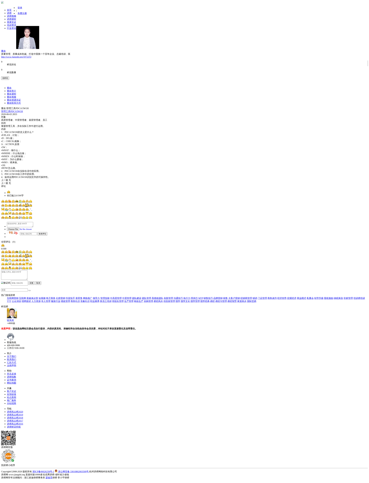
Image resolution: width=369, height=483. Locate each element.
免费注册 (22, 13)
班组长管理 (118, 301)
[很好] (13, 218)
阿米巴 (194, 298)
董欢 (9, 88)
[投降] (30, 206)
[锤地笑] (10, 214)
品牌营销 (218, 298)
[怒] (10, 206)
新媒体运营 (32, 298)
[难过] (23, 206)
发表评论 (42, 234)
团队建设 (136, 298)
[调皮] (13, 206)
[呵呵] (3, 202)
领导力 (96, 298)
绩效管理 (65, 301)
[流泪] (3, 206)
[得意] (16, 202)
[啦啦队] (30, 214)
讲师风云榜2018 (15, 418)
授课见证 (11, 22)
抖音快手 (70, 298)
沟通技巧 (178, 298)
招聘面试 (26, 301)
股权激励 (328, 298)
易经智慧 (232, 301)
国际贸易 (251, 301)
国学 (178, 301)
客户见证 (11, 391)
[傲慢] (20, 210)
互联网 (22, 298)
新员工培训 (106, 301)
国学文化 (185, 301)
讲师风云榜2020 (15, 411)
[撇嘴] (6, 202)
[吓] (30, 210)
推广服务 (11, 400)
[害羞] (23, 202)
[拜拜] (3, 218)
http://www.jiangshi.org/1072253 (16, 57)
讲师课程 (11, 19)
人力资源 (36, 301)
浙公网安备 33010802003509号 (73, 471)
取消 (38, 283)
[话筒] (27, 218)
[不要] (6, 206)
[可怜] (16, 218)
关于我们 (11, 356)
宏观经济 (291, 298)
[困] (27, 210)
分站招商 (11, 403)
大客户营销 (234, 298)
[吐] (6, 210)
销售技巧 (208, 298)
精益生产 (138, 301)
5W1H (20, 111)
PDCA (13, 111)
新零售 (79, 298)
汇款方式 (11, 362)
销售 (225, 298)
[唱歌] (16, 210)
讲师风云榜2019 (15, 415)
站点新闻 (11, 397)
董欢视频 (11, 97)
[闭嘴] (27, 202)
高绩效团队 (157, 298)
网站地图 (11, 383)
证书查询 (11, 380)
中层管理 (126, 298)
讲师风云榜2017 (15, 421)
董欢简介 (11, 91)
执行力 (186, 298)
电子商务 (50, 298)
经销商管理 (246, 298)
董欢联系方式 (14, 103)
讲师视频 (11, 16)
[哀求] (20, 214)
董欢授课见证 (14, 100)
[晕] (23, 214)
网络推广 (87, 298)
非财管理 (348, 298)
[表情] (8, 193)
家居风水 (241, 301)
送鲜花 (5, 78)
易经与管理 (221, 301)
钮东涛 (10, 320)
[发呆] (13, 202)
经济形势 (282, 298)
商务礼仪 (75, 301)
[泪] (20, 202)
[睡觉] (30, 202)
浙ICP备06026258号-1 (43, 471)
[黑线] (20, 206)
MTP (200, 298)
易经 (212, 301)
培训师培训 (359, 298)
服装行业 (55, 301)
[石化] (20, 218)
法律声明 (11, 365)
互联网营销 (12, 298)
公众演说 (16, 301)
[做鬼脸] (27, 214)
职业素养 (94, 301)
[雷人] (13, 210)
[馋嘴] (23, 210)
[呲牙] (16, 206)
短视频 (42, 298)
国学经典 (205, 301)
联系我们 (11, 359)
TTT (9, 301)
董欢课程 (11, 94)
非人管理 (45, 301)
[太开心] (27, 206)
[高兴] (16, 214)
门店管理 (262, 298)
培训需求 (11, 25)
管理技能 (105, 298)
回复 (31, 283)
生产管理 (128, 301)
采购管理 (148, 301)
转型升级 (318, 298)
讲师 (9, 13)
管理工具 (5, 111)
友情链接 (11, 394)
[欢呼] (30, 218)
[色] (10, 202)
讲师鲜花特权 (14, 427)
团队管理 (146, 298)
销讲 (255, 298)
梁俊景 (49, 477)
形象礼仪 (85, 301)
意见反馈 (11, 374)
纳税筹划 (338, 298)
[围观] (10, 218)
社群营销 (60, 298)
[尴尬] (6, 218)
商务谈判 (272, 298)
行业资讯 (11, 28)
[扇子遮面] (10, 210)
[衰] (6, 214)
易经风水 (158, 301)
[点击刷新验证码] (13, 232)
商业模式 (301, 298)
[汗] (3, 214)
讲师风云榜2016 (15, 424)
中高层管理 (116, 298)
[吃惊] (13, 214)
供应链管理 (169, 301)
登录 (20, 7)
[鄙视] (23, 218)
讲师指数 (11, 377)
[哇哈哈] (3, 210)
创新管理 (168, 298)
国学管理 (195, 301)
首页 (9, 10)
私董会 (310, 298)
